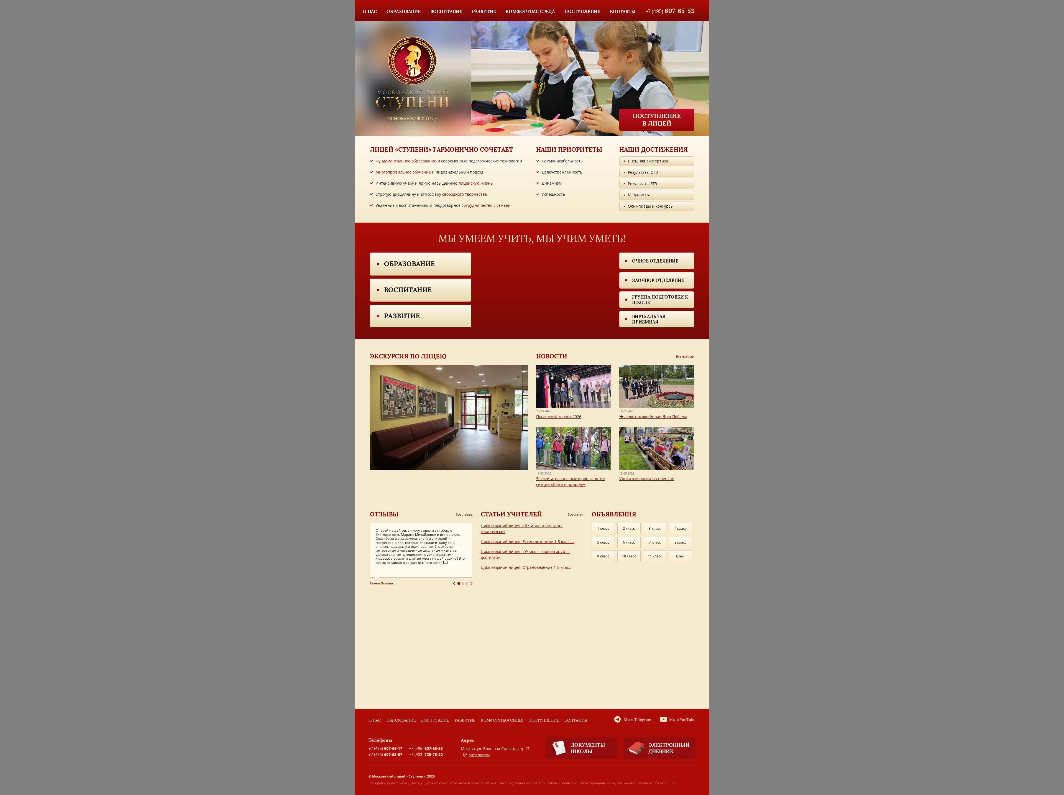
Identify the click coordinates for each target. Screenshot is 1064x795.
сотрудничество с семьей (486, 205)
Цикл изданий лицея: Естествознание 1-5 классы (527, 541)
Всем (680, 556)
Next (471, 583)
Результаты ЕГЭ (642, 183)
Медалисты (639, 194)
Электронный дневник (669, 748)
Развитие (402, 316)
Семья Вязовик (382, 583)
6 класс (629, 542)
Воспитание (408, 290)
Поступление (543, 720)
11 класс (655, 556)
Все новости (685, 356)
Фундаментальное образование (405, 161)
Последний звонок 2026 (558, 416)
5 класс (603, 542)
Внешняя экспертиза (648, 161)
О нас (375, 720)
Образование (409, 263)
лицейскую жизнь (476, 183)
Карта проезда (479, 755)
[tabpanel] (421, 554)
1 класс (603, 528)
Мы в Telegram (637, 719)
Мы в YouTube (682, 719)
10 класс (629, 556)
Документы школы (588, 748)
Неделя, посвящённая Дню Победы (653, 416)
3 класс (655, 528)
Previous (454, 583)
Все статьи (575, 514)
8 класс (680, 542)
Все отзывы (464, 514)
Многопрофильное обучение (403, 172)
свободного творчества (464, 194)
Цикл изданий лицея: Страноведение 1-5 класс (526, 567)
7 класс (655, 542)
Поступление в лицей (657, 119)
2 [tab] (462, 583)
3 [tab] (466, 583)
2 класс (629, 528)
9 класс (603, 556)
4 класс (680, 528)
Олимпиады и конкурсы (651, 206)
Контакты (575, 720)
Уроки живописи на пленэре (646, 478)
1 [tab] (458, 583)
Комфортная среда (502, 720)
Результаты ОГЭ (643, 172)
